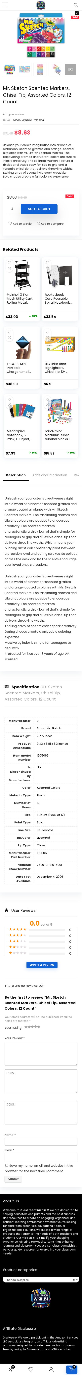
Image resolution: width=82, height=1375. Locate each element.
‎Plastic (41, 795)
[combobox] (41, 1279)
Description (16, 475)
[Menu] (5, 5)
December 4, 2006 (50, 877)
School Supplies (22, 120)
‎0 (38, 721)
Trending (38, 120)
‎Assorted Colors (48, 788)
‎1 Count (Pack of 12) (51, 815)
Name (10, 1135)
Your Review (15, 1038)
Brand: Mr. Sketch (49, 728)
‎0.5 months (45, 830)
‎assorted (43, 838)
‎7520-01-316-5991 (49, 865)
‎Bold (40, 822)
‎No (39, 767)
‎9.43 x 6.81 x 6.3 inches (52, 744)
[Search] (76, 5)
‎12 (38, 803)
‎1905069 (43, 756)
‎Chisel (41, 845)
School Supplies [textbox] (40, 1280)
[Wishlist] (30, 1369)
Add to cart (39, 209)
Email (9, 1150)
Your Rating (13, 1028)
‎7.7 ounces (45, 736)
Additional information (49, 475)
